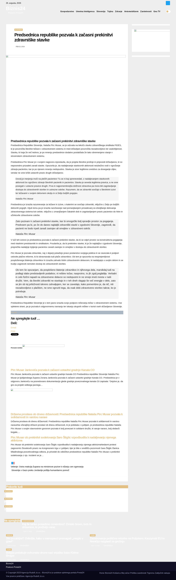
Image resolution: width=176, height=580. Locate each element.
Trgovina (150, 573)
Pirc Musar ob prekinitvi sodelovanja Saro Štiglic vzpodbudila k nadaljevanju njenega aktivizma (63, 439)
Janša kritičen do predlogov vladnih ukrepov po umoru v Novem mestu (48, 494)
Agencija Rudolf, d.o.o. (35, 576)
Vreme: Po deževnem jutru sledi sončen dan (31, 509)
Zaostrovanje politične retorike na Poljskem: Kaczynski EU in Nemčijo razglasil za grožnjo (127, 540)
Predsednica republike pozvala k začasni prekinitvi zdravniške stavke (63, 37)
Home (102, 573)
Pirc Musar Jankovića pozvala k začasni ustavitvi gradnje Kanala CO (52, 370)
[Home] (57, 11)
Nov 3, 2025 (27, 531)
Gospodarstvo (67, 11)
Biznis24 (15, 8)
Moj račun (125, 573)
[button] (164, 11)
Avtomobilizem (131, 11)
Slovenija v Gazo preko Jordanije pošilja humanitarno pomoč (40, 470)
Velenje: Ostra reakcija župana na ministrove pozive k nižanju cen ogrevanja (47, 466)
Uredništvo (40, 531)
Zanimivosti (146, 11)
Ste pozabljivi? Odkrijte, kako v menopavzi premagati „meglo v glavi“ (44, 540)
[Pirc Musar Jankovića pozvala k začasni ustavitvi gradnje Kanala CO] (43, 356)
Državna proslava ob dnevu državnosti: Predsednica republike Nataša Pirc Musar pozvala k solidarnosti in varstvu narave (67, 416)
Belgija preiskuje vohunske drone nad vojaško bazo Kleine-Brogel (42, 554)
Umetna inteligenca (85, 11)
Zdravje (118, 11)
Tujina (110, 11)
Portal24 (14, 312)
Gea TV (156, 11)
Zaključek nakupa (162, 573)
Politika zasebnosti (138, 573)
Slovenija (101, 11)
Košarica (117, 573)
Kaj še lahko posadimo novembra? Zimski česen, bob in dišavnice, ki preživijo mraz (56, 526)
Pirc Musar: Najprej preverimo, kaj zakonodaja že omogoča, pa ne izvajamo (50, 501)
